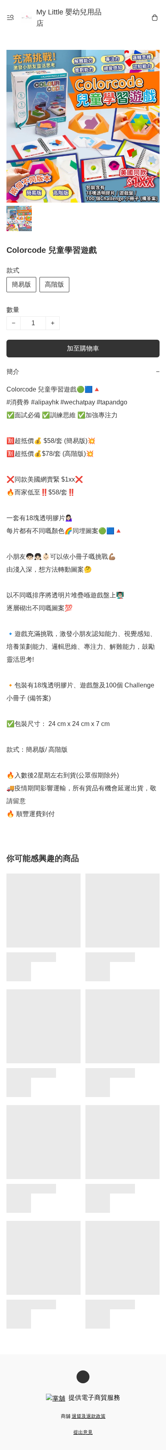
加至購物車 (83, 348)
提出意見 (83, 1432)
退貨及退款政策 (89, 1416)
